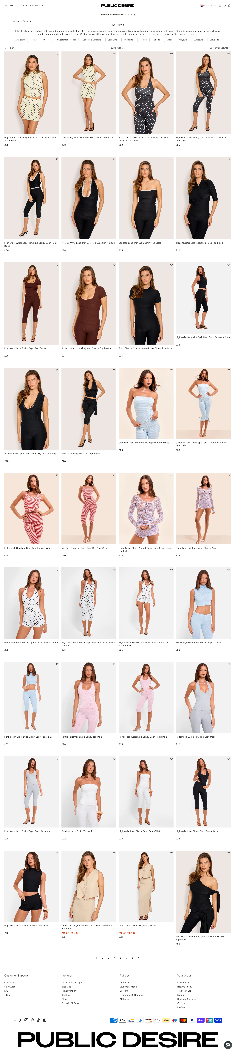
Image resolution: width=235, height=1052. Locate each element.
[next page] (138, 957)
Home (16, 21)
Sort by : (219, 47)
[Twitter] (20, 1020)
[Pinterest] (32, 1020)
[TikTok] (38, 1020)
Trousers (143, 40)
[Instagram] (26, 1020)
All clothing (20, 40)
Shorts (157, 40)
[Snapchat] (44, 1020)
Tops (34, 40)
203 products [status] (118, 47)
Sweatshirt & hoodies (66, 40)
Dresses (46, 40)
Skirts (169, 40)
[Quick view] (53, 129)
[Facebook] (15, 1020)
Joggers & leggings (92, 40)
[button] (5, 5)
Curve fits (214, 40)
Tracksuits (128, 40)
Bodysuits (182, 40)
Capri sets (112, 40)
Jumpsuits (198, 40)
